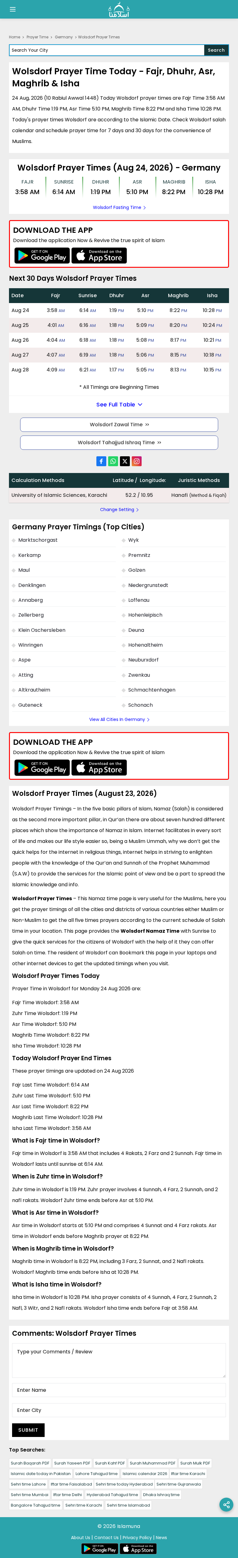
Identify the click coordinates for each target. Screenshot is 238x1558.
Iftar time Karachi (188, 1474)
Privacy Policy (137, 1537)
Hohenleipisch (145, 614)
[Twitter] (125, 461)
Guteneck (30, 705)
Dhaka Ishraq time (161, 1495)
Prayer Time (37, 37)
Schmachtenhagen (151, 689)
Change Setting (117, 509)
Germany (64, 37)
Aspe (24, 659)
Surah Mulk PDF (195, 1463)
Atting (25, 675)
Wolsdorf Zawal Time (116, 424)
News (161, 1537)
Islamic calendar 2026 (145, 1474)
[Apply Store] (99, 255)
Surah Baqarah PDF (30, 1463)
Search (216, 50)
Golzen (136, 570)
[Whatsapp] (113, 461)
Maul (24, 570)
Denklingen (32, 585)
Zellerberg (31, 614)
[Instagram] (137, 461)
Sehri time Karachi (83, 1505)
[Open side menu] (12, 9)
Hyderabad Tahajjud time (112, 1495)
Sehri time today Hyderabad (124, 1484)
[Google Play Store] (42, 255)
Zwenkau (139, 675)
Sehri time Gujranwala (178, 1484)
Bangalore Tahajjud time (35, 1505)
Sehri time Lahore (28, 1484)
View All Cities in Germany (117, 719)
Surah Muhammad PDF (152, 1463)
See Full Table (115, 404)
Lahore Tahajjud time (97, 1474)
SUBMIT (28, 1430)
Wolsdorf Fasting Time (117, 207)
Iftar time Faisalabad (71, 1484)
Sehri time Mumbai (29, 1495)
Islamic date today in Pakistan (41, 1474)
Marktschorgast (38, 540)
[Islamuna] (119, 9)
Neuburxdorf (143, 659)
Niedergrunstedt (148, 585)
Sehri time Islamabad (128, 1505)
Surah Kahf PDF (110, 1463)
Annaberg (30, 600)
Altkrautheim (34, 689)
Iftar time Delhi (67, 1495)
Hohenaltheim (145, 645)
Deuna (136, 630)
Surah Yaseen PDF (72, 1463)
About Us (80, 1537)
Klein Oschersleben (41, 630)
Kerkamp (29, 555)
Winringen (30, 645)
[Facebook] (101, 461)
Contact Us (106, 1537)
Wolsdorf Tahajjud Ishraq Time (116, 442)
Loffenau (138, 600)
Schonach (140, 705)
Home (14, 37)
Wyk (133, 540)
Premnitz (139, 555)
